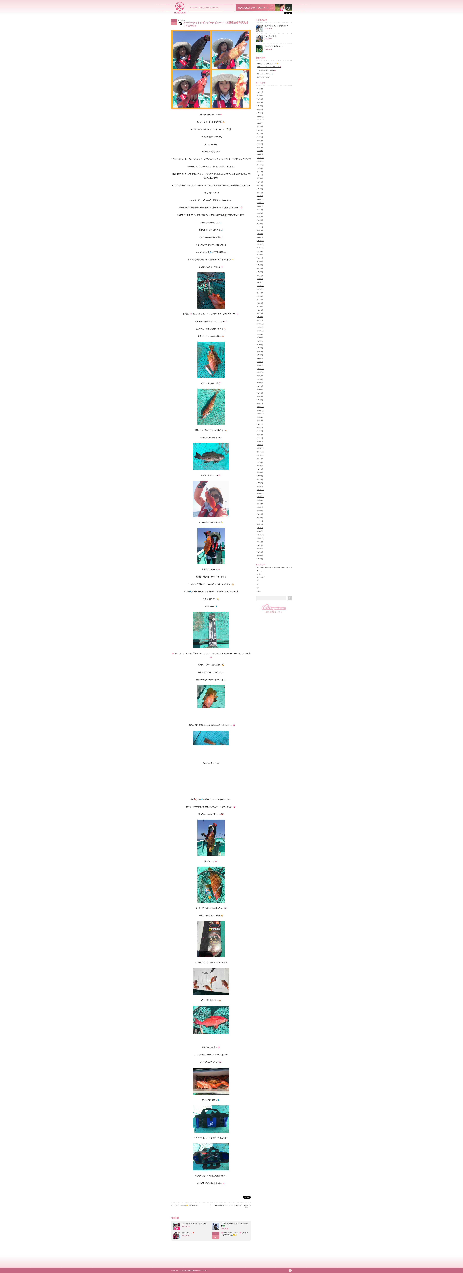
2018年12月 (260, 407)
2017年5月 (260, 472)
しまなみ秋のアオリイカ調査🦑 (266, 70)
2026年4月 (260, 102)
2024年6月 (260, 178)
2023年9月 (260, 209)
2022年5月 (260, 265)
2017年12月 (260, 448)
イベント (259, 574)
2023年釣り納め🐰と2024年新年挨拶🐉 (234, 1225)
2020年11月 (260, 327)
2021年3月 (260, 313)
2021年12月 (260, 282)
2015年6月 (260, 552)
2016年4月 (260, 517)
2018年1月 (260, 445)
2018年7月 (260, 424)
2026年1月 (260, 113)
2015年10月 (260, 538)
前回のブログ (184, 208)
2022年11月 (260, 244)
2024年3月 (260, 189)
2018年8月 (260, 420)
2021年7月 (260, 299)
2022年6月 (260, 261)
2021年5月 (260, 306)
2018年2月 (260, 441)
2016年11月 (260, 493)
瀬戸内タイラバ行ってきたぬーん (194, 1224)
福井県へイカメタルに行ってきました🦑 (269, 67)
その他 (259, 591)
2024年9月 (260, 168)
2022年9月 (260, 251)
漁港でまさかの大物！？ (264, 77)
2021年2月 (260, 317)
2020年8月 (260, 337)
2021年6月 (260, 303)
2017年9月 (260, 458)
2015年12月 (260, 531)
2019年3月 (260, 396)
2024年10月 (260, 164)
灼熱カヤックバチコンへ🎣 (265, 73)
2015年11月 (260, 534)
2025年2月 (260, 151)
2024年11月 (260, 161)
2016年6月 (260, 510)
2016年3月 (260, 521)
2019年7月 (260, 382)
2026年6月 (260, 95)
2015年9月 (260, 541)
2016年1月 (260, 528)
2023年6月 (260, 220)
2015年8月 (260, 545)
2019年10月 (260, 372)
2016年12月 (260, 490)
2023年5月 (260, 223)
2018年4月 (260, 434)
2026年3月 (260, 106)
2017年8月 (260, 462)
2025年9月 (260, 126)
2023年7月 (260, 216)
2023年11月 (260, 203)
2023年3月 (260, 230)
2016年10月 (260, 497)
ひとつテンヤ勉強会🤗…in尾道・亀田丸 (186, 1205)
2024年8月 (260, 171)
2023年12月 (260, 199)
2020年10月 (260, 330)
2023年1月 (260, 237)
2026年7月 (260, 92)
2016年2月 (260, 524)
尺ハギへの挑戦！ (271, 36)
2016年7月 (260, 507)
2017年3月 (260, 479)
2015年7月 (260, 548)
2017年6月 (260, 469)
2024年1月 (260, 196)
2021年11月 (260, 286)
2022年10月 (260, 247)
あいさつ (259, 570)
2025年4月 (260, 144)
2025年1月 (260, 154)
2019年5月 (260, 389)
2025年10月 (260, 123)
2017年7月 (260, 465)
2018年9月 (260, 417)
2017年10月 (260, 455)
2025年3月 (260, 147)
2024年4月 (260, 185)
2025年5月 (260, 140)
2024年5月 (260, 182)
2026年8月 (260, 88)
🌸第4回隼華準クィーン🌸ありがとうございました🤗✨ (234, 1234)
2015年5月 (260, 555)
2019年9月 (260, 375)
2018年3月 (260, 438)
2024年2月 (260, 192)
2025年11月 (260, 119)
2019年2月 (260, 400)
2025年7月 (260, 133)
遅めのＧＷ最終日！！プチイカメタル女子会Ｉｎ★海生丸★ (231, 1206)
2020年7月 (260, 341)
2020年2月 (260, 358)
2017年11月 (260, 451)
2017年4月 (260, 476)
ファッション (261, 577)
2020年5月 (260, 348)
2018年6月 (260, 427)
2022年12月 (260, 241)
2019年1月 (260, 403)
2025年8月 (260, 130)
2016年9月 (260, 500)
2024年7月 (260, 175)
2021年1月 (260, 320)
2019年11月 (260, 369)
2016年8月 (260, 503)
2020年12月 (260, 323)
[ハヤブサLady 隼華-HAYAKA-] (180, 12)
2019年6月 (260, 386)
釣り (258, 587)
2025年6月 (260, 137)
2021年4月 (260, 310)
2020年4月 (260, 351)
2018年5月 (260, 431)
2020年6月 (260, 344)
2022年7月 (260, 258)
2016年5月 (260, 514)
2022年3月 (260, 272)
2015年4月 (260, 559)
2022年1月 (260, 279)
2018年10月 (260, 413)
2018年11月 (260, 410)
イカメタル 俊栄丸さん (273, 46)
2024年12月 (260, 158)
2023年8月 (260, 213)
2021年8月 (260, 296)
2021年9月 (260, 292)
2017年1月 (260, 486)
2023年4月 (260, 227)
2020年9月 (260, 334)
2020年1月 (260, 362)
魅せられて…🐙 (188, 1233)
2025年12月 (260, 116)
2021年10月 (260, 289)
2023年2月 (260, 234)
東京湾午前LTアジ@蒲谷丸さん (277, 26)
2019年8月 (260, 379)
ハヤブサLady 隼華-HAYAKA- (187, 1270)
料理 (258, 580)
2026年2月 (260, 109)
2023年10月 (260, 206)
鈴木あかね (181, 20)
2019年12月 (260, 365)
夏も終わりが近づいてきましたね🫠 (267, 63)
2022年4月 (260, 268)
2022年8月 (260, 254)
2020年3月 (260, 355)
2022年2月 (260, 275)
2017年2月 (260, 483)
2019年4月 (260, 393)
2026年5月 (260, 99)
